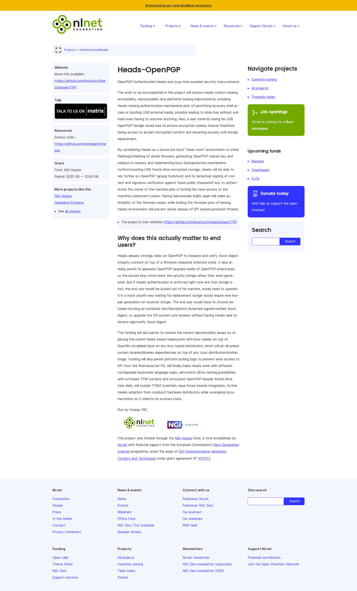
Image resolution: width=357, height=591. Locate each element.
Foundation (61, 499)
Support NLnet (261, 26)
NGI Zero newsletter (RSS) (203, 571)
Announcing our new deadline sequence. (178, 5)
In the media (62, 519)
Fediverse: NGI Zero (198, 505)
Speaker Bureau (129, 532)
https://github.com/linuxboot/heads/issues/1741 (200, 222)
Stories (123, 577)
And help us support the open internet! (274, 201)
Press (56, 512)
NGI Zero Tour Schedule (136, 525)
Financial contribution (264, 557)
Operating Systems (69, 202)
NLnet (122, 445)
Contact (58, 525)
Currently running (264, 79)
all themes (73, 211)
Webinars (124, 512)
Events (123, 505)
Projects (171, 26)
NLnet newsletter (196, 557)
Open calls (60, 557)
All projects (259, 88)
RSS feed (190, 525)
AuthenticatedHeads (93, 50)
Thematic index (263, 97)
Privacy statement (66, 532)
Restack (257, 161)
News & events (202, 26)
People (57, 505)
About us (289, 26)
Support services (65, 577)
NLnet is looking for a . (272, 120)
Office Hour (127, 519)
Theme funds (62, 564)
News (122, 499)
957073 (204, 459)
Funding (146, 26)
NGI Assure (63, 196)
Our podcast (192, 512)
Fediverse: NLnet (196, 499)
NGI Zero (59, 571)
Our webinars (192, 519)
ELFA (255, 178)
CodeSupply (260, 170)
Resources (232, 26)
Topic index (126, 571)
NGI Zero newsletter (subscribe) (207, 564)
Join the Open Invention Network (273, 564)
